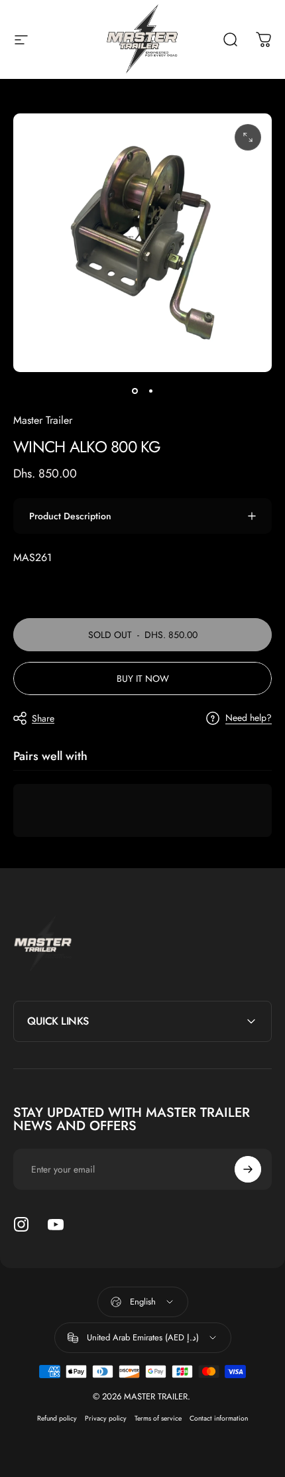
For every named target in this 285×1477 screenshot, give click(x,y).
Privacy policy (106, 1418)
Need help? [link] (248, 718)
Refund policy (57, 1418)
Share (43, 718)
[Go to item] (134, 391)
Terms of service (158, 1418)
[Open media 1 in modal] (248, 137)
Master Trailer (42, 420)
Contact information (219, 1418)
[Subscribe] (248, 1169)
